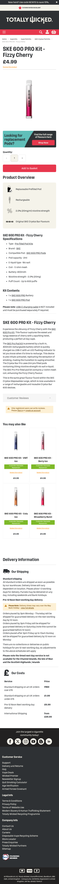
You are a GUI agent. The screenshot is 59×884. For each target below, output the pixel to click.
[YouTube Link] (33, 741)
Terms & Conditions (12, 801)
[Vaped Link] (41, 741)
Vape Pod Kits (26, 39)
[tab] (29, 398)
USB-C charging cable (27, 307)
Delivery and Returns (12, 766)
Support (6, 763)
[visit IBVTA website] (10, 857)
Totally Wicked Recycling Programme (21, 814)
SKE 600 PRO (18, 295)
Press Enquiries (10, 842)
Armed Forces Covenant (14, 789)
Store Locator (9, 839)
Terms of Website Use (13, 807)
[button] (47, 32)
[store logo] (29, 19)
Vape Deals (8, 772)
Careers (6, 832)
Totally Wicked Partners (14, 845)
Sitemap (6, 849)
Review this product (10, 67)
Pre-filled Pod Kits (24, 244)
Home (4, 39)
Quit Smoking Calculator (14, 782)
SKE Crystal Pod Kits (42, 39)
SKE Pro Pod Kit (15, 343)
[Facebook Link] (10, 741)
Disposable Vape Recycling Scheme (20, 836)
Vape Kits (13, 39)
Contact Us (8, 826)
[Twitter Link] (18, 741)
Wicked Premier (10, 776)
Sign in (20, 411)
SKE (18, 248)
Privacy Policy (9, 804)
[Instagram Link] (25, 741)
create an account (33, 411)
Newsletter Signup (11, 779)
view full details (27, 608)
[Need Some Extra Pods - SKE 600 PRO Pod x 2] (29, 146)
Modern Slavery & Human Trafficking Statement (26, 811)
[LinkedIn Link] (49, 741)
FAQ (4, 769)
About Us (7, 829)
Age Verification (10, 785)
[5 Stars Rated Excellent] (20, 7)
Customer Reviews (18, 398)
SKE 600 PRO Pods (36, 253)
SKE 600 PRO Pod (21, 300)
